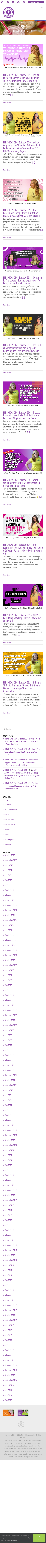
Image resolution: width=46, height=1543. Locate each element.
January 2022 (9, 1065)
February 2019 (10, 1235)
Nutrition (8, 829)
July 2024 (8, 930)
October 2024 (9, 915)
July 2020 (8, 1155)
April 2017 (8, 1345)
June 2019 (8, 1215)
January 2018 (9, 1300)
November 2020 (10, 1135)
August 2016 (9, 1385)
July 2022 (8, 1035)
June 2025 (8, 875)
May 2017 (8, 1340)
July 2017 (8, 1330)
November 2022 (10, 1015)
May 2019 (8, 1220)
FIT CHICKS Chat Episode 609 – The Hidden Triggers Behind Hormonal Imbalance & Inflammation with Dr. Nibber (21, 762)
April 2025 (8, 885)
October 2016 (9, 1375)
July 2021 (8, 1095)
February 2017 (10, 1355)
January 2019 (9, 1240)
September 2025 (10, 860)
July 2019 (8, 1210)
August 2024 (9, 925)
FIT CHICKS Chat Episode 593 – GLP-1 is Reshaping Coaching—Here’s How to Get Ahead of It (22, 618)
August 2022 (9, 1030)
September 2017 (10, 1320)
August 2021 (9, 1090)
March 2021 (9, 1115)
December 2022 (10, 1010)
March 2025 (9, 890)
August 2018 (9, 1265)
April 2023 (8, 990)
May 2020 (8, 1165)
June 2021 (8, 1100)
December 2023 (10, 950)
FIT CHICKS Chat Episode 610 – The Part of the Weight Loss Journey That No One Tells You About (22, 752)
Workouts (8, 844)
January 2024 (9, 945)
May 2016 (8, 1400)
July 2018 (8, 1270)
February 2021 (10, 1120)
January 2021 (9, 1125)
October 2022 (9, 1020)
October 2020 (9, 1140)
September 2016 (10, 1380)
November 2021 (10, 1075)
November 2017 (10, 1310)
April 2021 (8, 1110)
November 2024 (10, 910)
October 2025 (9, 855)
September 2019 (10, 1200)
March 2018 (9, 1290)
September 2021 (10, 1085)
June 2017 (8, 1335)
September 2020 (10, 1145)
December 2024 (10, 905)
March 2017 (9, 1350)
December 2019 (10, 1190)
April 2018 (8, 1285)
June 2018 (8, 1275)
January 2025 (9, 900)
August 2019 (9, 1205)
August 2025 (9, 865)
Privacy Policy (13, 1540)
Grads (6, 814)
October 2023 (9, 960)
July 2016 (8, 1390)
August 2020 (9, 1150)
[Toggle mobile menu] (42, 8)
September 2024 (10, 920)
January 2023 (9, 1005)
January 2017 (9, 1360)
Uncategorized (10, 839)
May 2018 (8, 1280)
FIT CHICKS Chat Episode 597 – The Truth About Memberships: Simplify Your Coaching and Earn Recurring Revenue (22, 348)
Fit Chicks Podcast (11, 809)
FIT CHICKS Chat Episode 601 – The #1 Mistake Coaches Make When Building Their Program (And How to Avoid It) (21, 78)
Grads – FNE (9, 819)
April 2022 (8, 1050)
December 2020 (10, 1130)
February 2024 (10, 940)
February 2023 (10, 1000)
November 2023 (10, 955)
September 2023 (10, 965)
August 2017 (9, 1325)
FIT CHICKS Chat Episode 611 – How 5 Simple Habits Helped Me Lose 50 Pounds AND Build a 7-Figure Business (22, 741)
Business (7, 804)
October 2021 (9, 1080)
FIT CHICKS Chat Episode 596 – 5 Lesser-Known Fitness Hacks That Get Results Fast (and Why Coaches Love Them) (22, 415)
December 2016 (10, 1365)
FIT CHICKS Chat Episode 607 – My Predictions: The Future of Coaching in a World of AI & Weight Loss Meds (22, 786)
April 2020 (8, 1170)
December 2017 (10, 1305)
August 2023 (9, 970)
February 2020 (10, 1180)
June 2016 (8, 1395)
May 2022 (8, 1045)
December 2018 (10, 1245)
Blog (6, 799)
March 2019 (9, 1230)
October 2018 (9, 1255)
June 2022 (8, 1040)
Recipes (7, 834)
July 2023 (8, 975)
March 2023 (9, 995)
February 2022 (10, 1060)
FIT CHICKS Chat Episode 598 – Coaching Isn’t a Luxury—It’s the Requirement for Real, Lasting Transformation (22, 280)
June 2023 (8, 980)
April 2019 (8, 1225)
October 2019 (9, 1195)
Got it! (39, 1537)
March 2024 (9, 935)
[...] (11, 94)
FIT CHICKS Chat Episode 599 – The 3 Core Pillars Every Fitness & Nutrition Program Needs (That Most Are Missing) (21, 213)
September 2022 (10, 1025)
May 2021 (8, 1105)
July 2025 (8, 870)
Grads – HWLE (9, 824)
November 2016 (10, 1370)
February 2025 (10, 895)
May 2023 (8, 985)
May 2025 (8, 880)
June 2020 (8, 1160)
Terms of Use (34, 1457)
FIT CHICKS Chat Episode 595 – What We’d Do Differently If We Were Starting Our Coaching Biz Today (21, 483)
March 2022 (9, 1055)
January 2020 (9, 1185)
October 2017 (9, 1315)
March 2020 (9, 1175)
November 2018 (10, 1250)
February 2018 (10, 1295)
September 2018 (10, 1260)
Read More (6, 102)
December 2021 (10, 1070)
